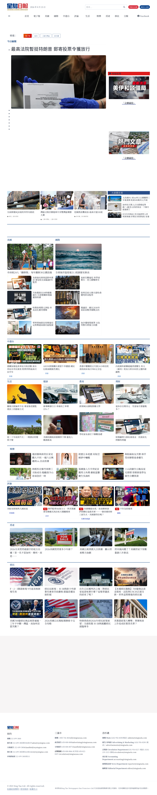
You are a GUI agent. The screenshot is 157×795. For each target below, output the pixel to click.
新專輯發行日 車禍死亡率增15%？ (56, 408)
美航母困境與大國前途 (17, 508)
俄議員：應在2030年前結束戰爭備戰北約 (90, 308)
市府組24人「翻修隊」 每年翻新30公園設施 (29, 272)
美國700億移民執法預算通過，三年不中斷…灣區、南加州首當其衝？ (25, 623)
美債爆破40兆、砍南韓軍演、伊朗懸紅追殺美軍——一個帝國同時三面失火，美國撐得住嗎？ (95, 511)
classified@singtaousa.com (83, 747)
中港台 (66, 16)
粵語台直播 (133, 7)
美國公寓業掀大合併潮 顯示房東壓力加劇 (96, 550)
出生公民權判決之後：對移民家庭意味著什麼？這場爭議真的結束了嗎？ (94, 591)
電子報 (37, 16)
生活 (9, 381)
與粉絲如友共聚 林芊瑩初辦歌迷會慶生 (135, 455)
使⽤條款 (24, 789)
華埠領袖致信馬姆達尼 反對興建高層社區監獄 (43, 323)
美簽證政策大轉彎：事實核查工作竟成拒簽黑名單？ (129, 622)
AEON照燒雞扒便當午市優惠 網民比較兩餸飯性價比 (59, 367)
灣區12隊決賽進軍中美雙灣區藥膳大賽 (56, 213)
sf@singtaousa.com (78, 738)
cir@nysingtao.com (40, 752)
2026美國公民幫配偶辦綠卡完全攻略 (60, 622)
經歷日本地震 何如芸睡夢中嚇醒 (89, 455)
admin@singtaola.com (137, 738)
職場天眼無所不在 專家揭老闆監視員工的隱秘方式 (22, 408)
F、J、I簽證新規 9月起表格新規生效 (25, 590)
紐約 (10, 216)
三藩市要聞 (53, 219)
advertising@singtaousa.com (84, 742)
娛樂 (99, 16)
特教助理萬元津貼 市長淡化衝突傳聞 (42, 308)
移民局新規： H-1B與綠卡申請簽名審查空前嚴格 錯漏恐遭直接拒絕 (60, 591)
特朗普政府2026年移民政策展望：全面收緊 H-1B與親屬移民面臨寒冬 (95, 623)
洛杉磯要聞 (84, 216)
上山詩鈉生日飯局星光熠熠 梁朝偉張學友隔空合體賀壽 (135, 472)
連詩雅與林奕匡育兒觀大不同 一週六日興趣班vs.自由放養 (42, 457)
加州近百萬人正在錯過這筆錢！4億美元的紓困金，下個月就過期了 (136, 207)
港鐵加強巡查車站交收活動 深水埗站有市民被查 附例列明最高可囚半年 (22, 369)
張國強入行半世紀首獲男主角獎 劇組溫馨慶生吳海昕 (89, 472)
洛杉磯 (78, 216)
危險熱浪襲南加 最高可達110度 (88, 212)
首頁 (27, 16)
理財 (118, 381)
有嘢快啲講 (85, 519)
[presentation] (58, 82)
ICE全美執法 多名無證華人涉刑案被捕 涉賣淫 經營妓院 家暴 (136, 215)
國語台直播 (145, 7)
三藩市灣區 (45, 219)
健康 (45, 381)
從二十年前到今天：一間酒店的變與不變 (22, 438)
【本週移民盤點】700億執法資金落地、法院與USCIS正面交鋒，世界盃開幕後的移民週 (130, 591)
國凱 (119, 513)
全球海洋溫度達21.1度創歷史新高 (72, 272)
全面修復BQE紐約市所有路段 (20, 212)
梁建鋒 (11, 513)
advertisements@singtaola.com (119, 745)
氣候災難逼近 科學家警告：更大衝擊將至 (90, 278)
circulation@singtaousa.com (71, 754)
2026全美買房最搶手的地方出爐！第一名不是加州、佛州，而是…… (26, 552)
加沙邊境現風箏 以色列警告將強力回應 (90, 323)
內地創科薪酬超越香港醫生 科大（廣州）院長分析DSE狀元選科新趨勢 (131, 369)
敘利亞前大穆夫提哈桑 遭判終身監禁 (91, 293)
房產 (108, 16)
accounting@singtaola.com (125, 759)
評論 (9, 483)
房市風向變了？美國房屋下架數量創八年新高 (131, 550)
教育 (81, 381)
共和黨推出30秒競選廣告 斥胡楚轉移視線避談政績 (42, 294)
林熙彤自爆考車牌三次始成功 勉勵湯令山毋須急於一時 (42, 472)
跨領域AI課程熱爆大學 (89, 406)
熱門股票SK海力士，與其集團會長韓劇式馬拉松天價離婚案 (59, 510)
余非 (47, 516)
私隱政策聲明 (13, 789)
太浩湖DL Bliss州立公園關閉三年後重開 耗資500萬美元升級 (136, 198)
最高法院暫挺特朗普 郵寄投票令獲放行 (50, 49)
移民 (117, 16)
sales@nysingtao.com (41, 743)
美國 (47, 16)
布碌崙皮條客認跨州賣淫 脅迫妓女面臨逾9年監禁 (43, 279)
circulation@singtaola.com (125, 752)
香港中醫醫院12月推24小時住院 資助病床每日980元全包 (94, 367)
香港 (10, 376)
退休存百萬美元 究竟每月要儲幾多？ (131, 408)
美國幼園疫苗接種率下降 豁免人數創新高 (58, 438)
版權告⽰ (33, 789)
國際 (56, 16)
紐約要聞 (15, 216)
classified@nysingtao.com (35, 747)
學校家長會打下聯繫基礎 (90, 434)
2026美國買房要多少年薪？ (59, 549)
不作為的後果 (124, 508)
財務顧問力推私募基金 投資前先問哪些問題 (131, 438)
